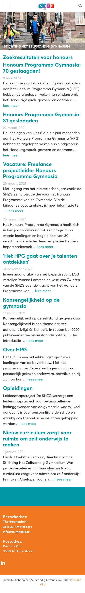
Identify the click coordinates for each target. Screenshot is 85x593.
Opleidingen (18, 388)
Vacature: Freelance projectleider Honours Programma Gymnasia (30, 170)
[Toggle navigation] (6, 6)
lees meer (11, 105)
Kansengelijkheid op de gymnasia (31, 303)
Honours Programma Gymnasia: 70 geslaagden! (42, 68)
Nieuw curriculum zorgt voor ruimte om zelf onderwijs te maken (37, 438)
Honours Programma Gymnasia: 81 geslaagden (42, 117)
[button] (81, 6)
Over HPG (15, 349)
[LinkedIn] (3, 562)
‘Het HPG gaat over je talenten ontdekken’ (40, 259)
